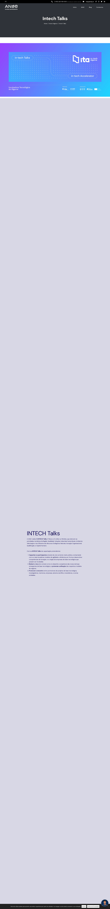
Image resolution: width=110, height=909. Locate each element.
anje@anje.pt (90, 1)
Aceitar (84, 906)
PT (6, 1)
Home (45, 23)
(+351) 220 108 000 (60, 1)
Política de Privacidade (93, 906)
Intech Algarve (53, 23)
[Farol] (104, 903)
